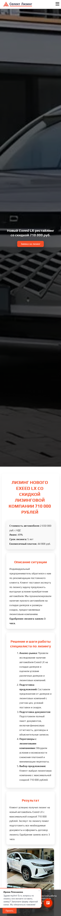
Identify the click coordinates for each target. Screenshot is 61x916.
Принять (9, 911)
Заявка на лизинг (30, 243)
